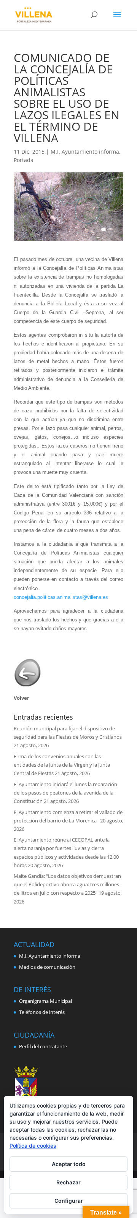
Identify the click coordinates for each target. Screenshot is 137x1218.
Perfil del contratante (43, 1046)
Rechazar (68, 1182)
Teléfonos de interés (42, 1012)
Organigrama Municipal (45, 1000)
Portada (23, 160)
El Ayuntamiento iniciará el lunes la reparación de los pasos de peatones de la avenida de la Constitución (65, 792)
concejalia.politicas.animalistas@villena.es (61, 597)
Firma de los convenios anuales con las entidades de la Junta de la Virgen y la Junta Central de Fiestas (62, 765)
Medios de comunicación (47, 966)
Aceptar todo (69, 1164)
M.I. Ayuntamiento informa (85, 151)
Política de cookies (33, 1145)
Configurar (68, 1200)
